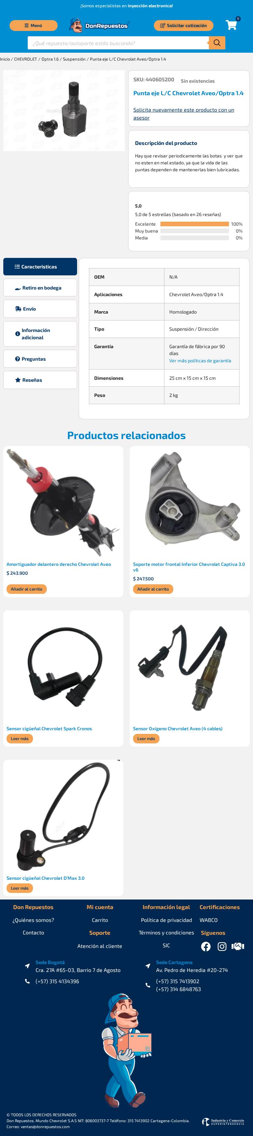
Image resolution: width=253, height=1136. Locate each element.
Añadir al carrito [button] (26, 589)
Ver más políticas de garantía (200, 360)
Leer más (20, 738)
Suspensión (74, 59)
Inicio (5, 59)
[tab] (40, 266)
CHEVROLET (25, 59)
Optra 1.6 (50, 59)
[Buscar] (217, 42)
